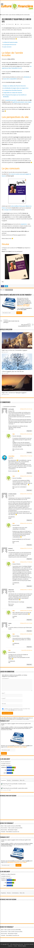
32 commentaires (26, 24)
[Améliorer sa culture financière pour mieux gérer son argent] (17, 6)
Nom (3, 693)
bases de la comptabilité (10, 78)
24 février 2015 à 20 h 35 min (26, 434)
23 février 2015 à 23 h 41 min (26, 409)
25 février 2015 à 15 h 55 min (26, 548)
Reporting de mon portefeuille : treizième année (14, 783)
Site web (4, 703)
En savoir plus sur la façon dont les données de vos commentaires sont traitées (16, 718)
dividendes (27, 77)
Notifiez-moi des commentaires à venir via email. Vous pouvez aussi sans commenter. (16, 709)
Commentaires (15, 780)
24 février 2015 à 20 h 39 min (26, 476)
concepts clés (7, 209)
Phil (4, 24)
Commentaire (5, 678)
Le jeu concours (7, 46)
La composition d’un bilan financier (12, 90)
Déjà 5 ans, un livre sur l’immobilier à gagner (14, 350)
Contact (15, 945)
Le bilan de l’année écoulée (10, 42)
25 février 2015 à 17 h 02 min (26, 562)
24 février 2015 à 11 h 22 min (26, 456)
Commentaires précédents (9, 406)
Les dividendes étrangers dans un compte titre (15, 88)
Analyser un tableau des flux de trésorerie (14, 85)
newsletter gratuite (11, 100)
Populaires (3, 780)
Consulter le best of (5, 763)
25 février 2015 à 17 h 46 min (26, 589)
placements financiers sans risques (23, 305)
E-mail (4, 698)
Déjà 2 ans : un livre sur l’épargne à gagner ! (14, 392)
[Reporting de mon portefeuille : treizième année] (1, 783)
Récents (9, 780)
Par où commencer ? (6, 761)
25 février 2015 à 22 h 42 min (26, 610)
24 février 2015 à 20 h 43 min (26, 523)
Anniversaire (9, 289)
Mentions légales (22, 945)
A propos (10, 945)
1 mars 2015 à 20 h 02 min (26, 650)
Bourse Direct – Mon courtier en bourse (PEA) (11, 827)
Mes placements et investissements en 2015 (24, 325)
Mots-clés (22, 780)
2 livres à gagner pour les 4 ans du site (13, 371)
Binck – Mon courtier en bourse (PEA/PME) (11, 826)
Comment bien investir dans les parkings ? (11, 321)
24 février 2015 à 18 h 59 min (26, 493)
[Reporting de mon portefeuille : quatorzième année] (1, 788)
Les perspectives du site (9, 44)
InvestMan (11, 456)
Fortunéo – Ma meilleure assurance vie (10, 831)
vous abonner (11, 710)
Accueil (3, 14)
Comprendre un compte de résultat (12, 92)
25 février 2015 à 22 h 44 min (26, 634)
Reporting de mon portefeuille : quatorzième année (15, 788)
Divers (7, 14)
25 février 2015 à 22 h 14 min (26, 623)
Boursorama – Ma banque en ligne (9, 829)
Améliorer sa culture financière (8, 874)
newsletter (24, 224)
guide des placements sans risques (22, 102)
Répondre (29, 430)
